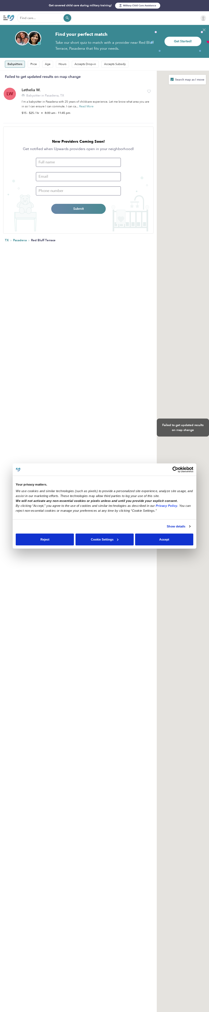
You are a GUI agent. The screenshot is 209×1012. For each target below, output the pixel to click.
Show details (176, 526)
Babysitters (15, 64)
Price (33, 64)
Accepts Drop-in (85, 64)
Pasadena (20, 240)
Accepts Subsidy (115, 64)
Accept (164, 539)
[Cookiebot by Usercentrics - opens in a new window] (175, 470)
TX (7, 240)
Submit (78, 208)
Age (47, 64)
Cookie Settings (102, 539)
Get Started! (183, 41)
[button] (149, 91)
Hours (62, 64)
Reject (44, 539)
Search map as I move (189, 80)
